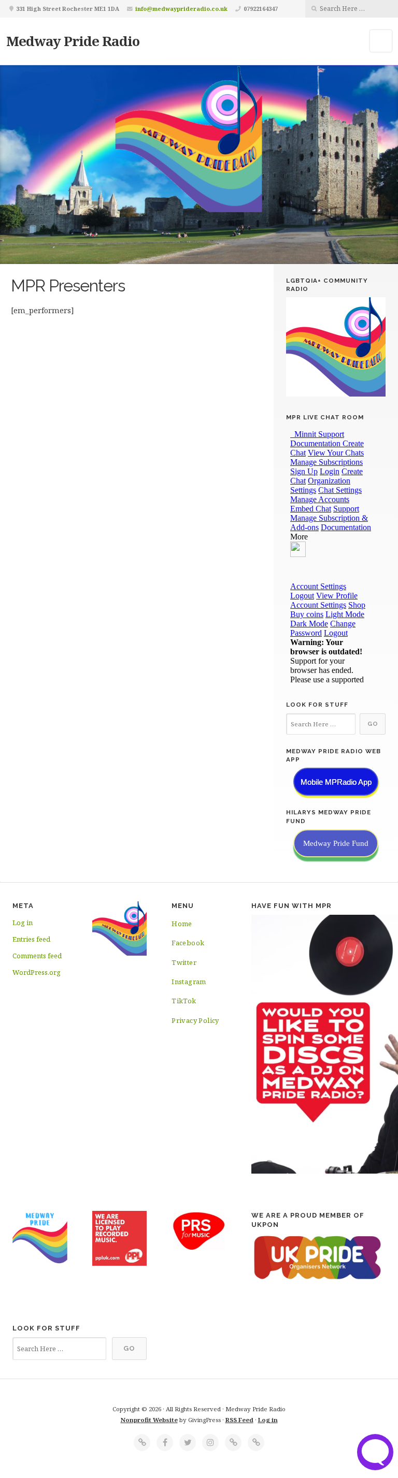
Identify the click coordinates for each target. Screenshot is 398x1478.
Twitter (184, 962)
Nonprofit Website (149, 1420)
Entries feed (31, 939)
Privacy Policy (195, 1020)
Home (182, 923)
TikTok (184, 1000)
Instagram (189, 981)
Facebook (188, 942)
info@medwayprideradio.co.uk (181, 8)
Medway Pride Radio (72, 41)
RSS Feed (239, 1420)
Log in (22, 922)
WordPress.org (36, 972)
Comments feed (37, 955)
